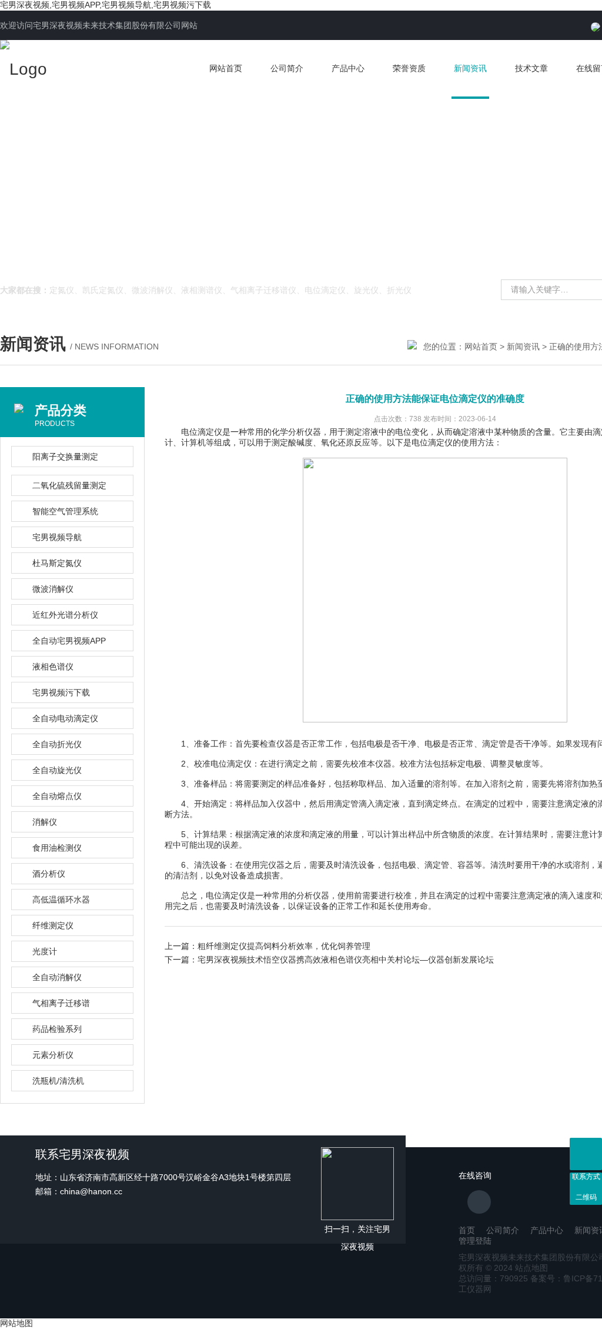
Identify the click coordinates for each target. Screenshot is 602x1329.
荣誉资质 (409, 68)
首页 (467, 1230)
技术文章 (531, 68)
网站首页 (225, 68)
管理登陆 (475, 1240)
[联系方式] (586, 1154)
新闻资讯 (470, 68)
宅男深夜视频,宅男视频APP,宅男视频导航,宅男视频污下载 (105, 4)
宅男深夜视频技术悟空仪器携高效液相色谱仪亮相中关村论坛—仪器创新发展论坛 (346, 959)
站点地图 (531, 1268)
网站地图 (16, 1323)
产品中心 (348, 68)
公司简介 (286, 68)
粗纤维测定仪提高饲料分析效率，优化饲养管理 (284, 946)
